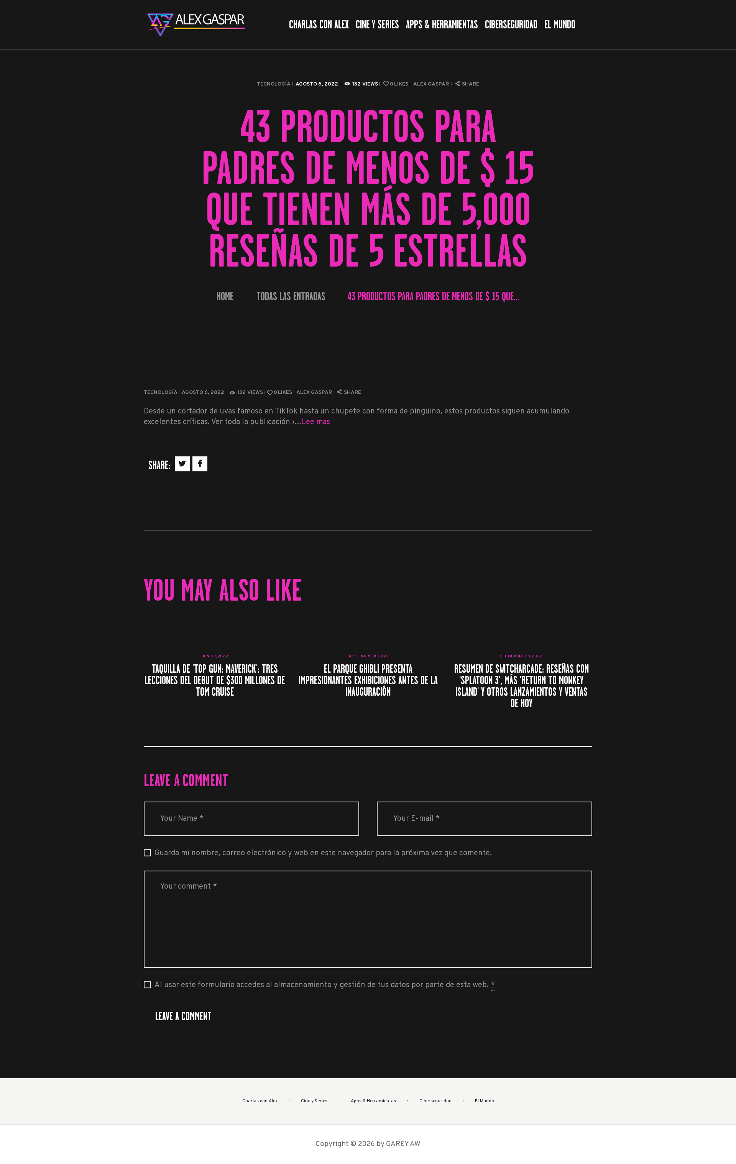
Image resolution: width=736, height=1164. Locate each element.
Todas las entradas (290, 296)
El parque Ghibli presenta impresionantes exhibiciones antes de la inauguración (368, 680)
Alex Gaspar (431, 84)
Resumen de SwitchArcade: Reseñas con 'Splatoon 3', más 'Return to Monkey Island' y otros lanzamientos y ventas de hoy (521, 686)
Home (225, 296)
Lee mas (316, 422)
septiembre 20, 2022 (521, 656)
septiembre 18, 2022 (368, 656)
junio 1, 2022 (215, 656)
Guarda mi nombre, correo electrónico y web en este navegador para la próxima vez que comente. (323, 853)
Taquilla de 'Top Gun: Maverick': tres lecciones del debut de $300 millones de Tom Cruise (215, 680)
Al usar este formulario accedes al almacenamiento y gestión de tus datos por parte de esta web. (324, 985)
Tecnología (274, 84)
